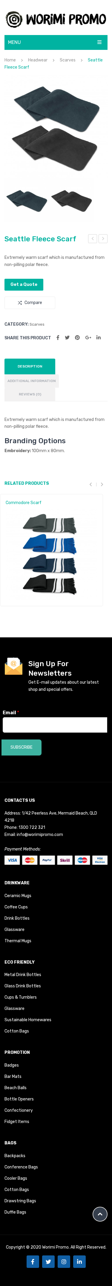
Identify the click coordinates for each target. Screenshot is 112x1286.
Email (11, 712)
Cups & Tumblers (20, 997)
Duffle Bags (15, 1212)
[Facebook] (57, 338)
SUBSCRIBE (21, 747)
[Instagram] (64, 1261)
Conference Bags (21, 1167)
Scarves (68, 60)
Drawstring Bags (20, 1200)
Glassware (14, 929)
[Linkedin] (79, 1261)
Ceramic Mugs (17, 895)
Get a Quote (23, 284)
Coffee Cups (16, 907)
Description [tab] (30, 366)
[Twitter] (67, 338)
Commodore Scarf (24, 502)
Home (10, 60)
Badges (11, 1065)
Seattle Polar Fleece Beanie (92, 239)
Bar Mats (13, 1076)
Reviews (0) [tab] (30, 394)
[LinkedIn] (98, 338)
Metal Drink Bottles (22, 974)
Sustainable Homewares (27, 1019)
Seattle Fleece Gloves (103, 239)
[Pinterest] (77, 338)
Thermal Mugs (17, 940)
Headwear (37, 60)
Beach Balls (15, 1087)
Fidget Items (16, 1121)
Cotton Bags (16, 1031)
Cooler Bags (15, 1178)
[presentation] (93, 485)
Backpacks (14, 1155)
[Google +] (88, 338)
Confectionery (18, 1110)
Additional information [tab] (31, 381)
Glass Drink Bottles (22, 986)
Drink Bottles (17, 918)
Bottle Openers (19, 1099)
